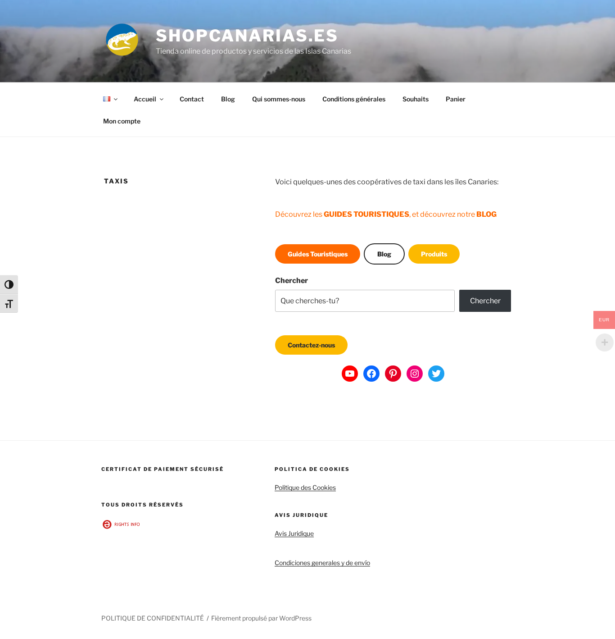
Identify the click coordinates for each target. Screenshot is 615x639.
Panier (456, 99)
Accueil (145, 99)
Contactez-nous (311, 345)
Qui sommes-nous (278, 99)
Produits (434, 254)
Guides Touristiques (318, 254)
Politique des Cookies (305, 487)
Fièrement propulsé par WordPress (261, 618)
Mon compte (121, 121)
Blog (228, 99)
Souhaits (415, 99)
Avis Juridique (294, 533)
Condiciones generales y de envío (322, 562)
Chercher (291, 280)
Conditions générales (353, 99)
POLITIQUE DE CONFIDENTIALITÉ (152, 618)
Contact (192, 99)
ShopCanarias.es (247, 36)
